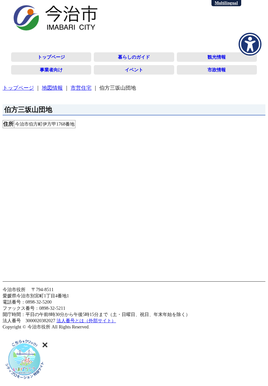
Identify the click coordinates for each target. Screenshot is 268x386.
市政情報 (217, 69)
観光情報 (217, 57)
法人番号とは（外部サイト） (86, 320)
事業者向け (51, 69)
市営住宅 (81, 88)
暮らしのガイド (134, 57)
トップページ (51, 57)
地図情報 (52, 88)
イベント (134, 69)
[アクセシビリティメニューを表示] (250, 44)
